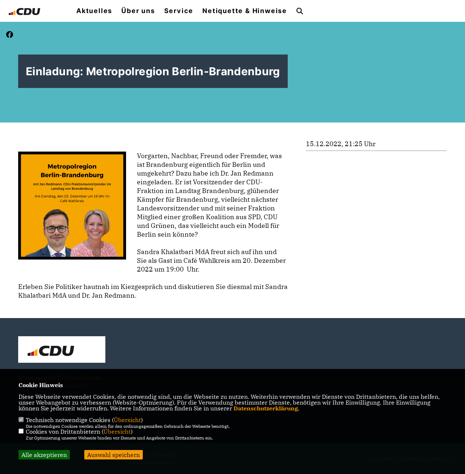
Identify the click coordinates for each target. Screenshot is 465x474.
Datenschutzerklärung (266, 408)
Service (179, 11)
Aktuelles (94, 11)
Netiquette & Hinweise (244, 11)
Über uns (138, 11)
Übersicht (127, 419)
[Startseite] (61, 350)
